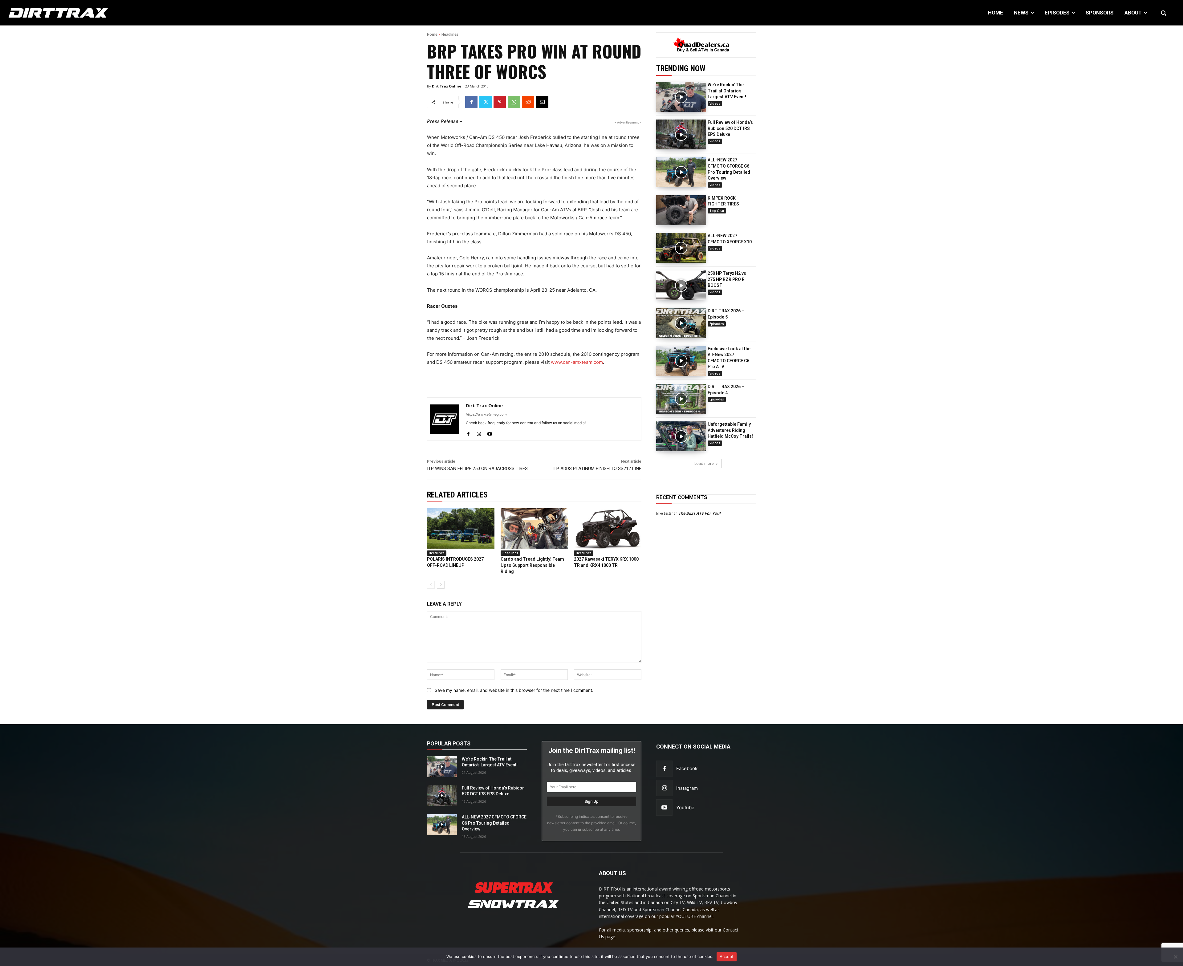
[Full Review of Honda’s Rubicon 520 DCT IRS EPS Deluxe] (681, 134)
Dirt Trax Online (446, 86)
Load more (704, 463)
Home (432, 34)
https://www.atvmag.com (486, 414)
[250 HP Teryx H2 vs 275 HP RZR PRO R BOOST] (681, 285)
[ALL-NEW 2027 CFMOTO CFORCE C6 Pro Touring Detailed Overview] (681, 172)
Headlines (449, 34)
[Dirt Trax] (119, 13)
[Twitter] (485, 102)
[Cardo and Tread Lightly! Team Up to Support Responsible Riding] (534, 528)
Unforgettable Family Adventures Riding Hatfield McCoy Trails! (730, 430)
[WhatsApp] (514, 102)
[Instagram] (479, 432)
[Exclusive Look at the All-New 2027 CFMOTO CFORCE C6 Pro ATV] (681, 361)
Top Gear (716, 211)
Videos (714, 103)
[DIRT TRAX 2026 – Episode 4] (681, 399)
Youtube (685, 807)
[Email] (542, 102)
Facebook (686, 768)
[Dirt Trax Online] (444, 419)
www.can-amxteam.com (577, 362)
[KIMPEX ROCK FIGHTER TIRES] (681, 210)
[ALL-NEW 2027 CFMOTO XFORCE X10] (681, 248)
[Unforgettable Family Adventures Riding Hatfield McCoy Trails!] (681, 436)
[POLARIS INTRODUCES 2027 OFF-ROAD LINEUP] (460, 528)
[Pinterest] (500, 102)
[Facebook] (471, 102)
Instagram (687, 788)
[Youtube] (489, 432)
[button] (1163, 13)
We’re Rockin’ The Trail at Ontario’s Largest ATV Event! (727, 90)
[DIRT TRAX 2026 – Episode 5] (681, 323)
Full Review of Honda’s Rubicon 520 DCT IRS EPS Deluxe (730, 128)
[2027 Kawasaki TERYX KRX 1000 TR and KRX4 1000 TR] (607, 528)
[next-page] (441, 585)
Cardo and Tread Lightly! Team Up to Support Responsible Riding (532, 565)
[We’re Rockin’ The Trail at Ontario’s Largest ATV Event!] (681, 97)
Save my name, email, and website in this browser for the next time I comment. (514, 690)
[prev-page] (431, 585)
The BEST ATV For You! (699, 513)
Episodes (716, 324)
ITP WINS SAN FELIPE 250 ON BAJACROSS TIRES (477, 468)
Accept (727, 956)
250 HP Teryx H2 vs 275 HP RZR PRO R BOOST (727, 279)
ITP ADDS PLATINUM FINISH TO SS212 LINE (596, 468)
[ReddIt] (528, 102)
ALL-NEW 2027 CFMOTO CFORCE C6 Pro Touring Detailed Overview (494, 822)
